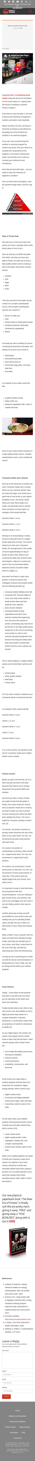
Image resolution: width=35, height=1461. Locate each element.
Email (4, 1379)
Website (4, 1387)
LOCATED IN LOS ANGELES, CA (20, 1451)
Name (4, 1371)
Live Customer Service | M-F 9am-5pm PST (17, 6)
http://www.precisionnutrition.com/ (18, 1319)
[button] (30, 11)
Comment (5, 1350)
